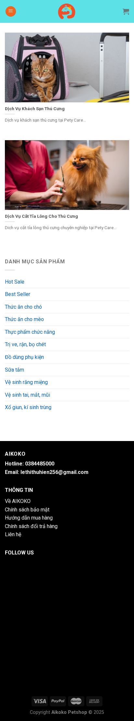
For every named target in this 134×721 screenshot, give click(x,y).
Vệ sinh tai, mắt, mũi (27, 395)
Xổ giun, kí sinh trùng (28, 407)
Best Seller (17, 294)
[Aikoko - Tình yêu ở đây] (67, 11)
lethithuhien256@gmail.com (54, 472)
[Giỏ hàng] (126, 11)
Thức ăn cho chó (23, 307)
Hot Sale (14, 282)
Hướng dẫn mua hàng (29, 518)
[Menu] (11, 11)
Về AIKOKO (18, 501)
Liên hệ (13, 534)
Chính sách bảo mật (27, 510)
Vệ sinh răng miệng (26, 382)
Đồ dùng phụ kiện (24, 357)
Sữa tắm (14, 370)
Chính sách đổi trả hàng (31, 526)
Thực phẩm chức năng (30, 332)
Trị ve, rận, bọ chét (25, 344)
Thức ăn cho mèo (24, 319)
